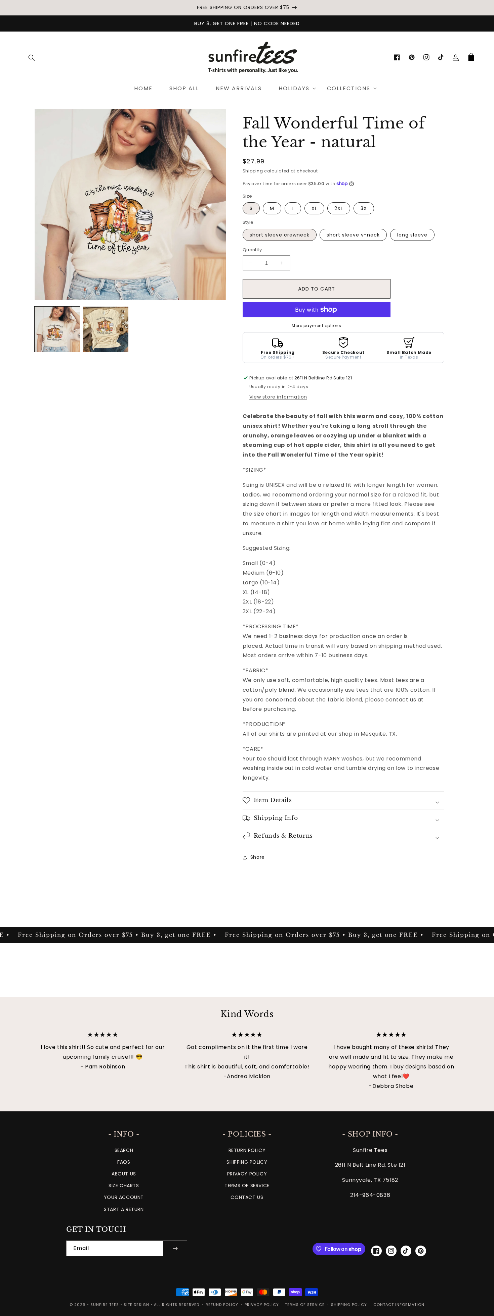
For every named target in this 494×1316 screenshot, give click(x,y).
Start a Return (123, 1209)
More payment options (316, 325)
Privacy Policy (247, 1173)
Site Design (136, 1304)
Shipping (253, 171)
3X (364, 208)
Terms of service (305, 1304)
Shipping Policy (247, 1162)
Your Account (124, 1197)
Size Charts (124, 1185)
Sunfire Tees (104, 1304)
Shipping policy (349, 1304)
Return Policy (247, 1150)
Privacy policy (262, 1304)
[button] (31, 57)
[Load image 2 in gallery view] (106, 329)
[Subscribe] (175, 1248)
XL (314, 208)
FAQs (123, 1162)
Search (124, 1150)
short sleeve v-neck (353, 234)
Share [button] (257, 857)
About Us (124, 1173)
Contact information (398, 1304)
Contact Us (247, 1197)
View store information (278, 396)
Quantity (252, 250)
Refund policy (222, 1304)
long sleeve (412, 234)
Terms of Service (247, 1185)
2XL (338, 208)
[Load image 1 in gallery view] (57, 329)
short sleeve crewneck (280, 234)
